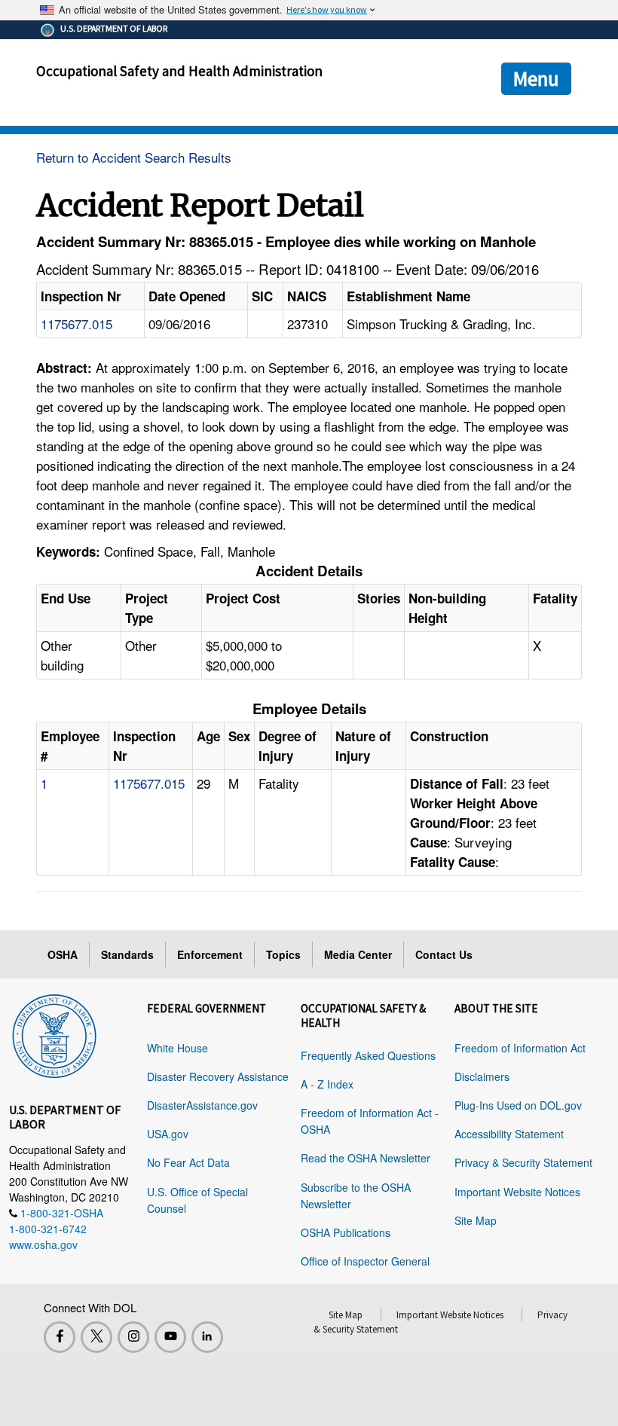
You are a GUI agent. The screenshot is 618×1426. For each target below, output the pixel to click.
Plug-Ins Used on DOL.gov (518, 1105)
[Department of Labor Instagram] (133, 1337)
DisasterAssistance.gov (202, 1105)
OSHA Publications (345, 1232)
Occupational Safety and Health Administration (179, 71)
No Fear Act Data (188, 1162)
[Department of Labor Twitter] (96, 1337)
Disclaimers (481, 1076)
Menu (536, 78)
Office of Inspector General (365, 1261)
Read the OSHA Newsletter (365, 1157)
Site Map (475, 1220)
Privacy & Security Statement (523, 1162)
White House (177, 1047)
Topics (283, 954)
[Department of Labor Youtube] (170, 1337)
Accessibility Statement (509, 1133)
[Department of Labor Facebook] (59, 1337)
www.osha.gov (43, 1244)
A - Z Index (327, 1084)
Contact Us (444, 954)
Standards (127, 954)
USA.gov (167, 1133)
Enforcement (210, 954)
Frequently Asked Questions (368, 1055)
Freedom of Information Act (520, 1047)
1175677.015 (76, 323)
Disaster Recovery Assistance (218, 1076)
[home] (54, 1033)
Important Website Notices (517, 1191)
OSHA (62, 954)
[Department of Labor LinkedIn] (207, 1337)
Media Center (358, 954)
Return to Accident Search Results (133, 157)
